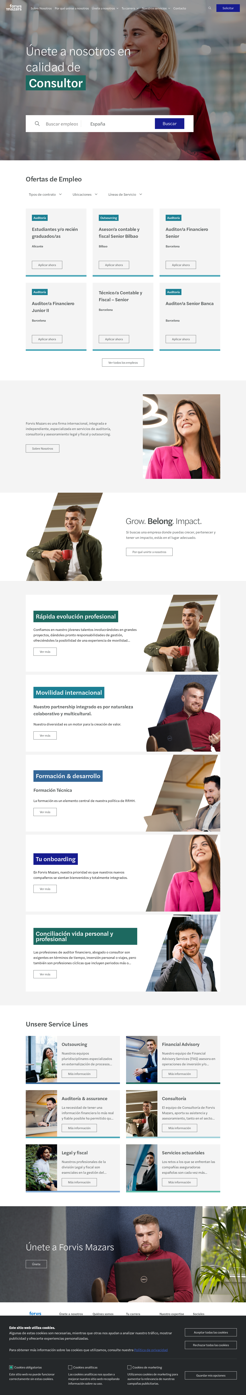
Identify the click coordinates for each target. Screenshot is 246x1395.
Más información (79, 1073)
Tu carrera (128, 8)
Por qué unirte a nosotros (149, 552)
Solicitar (228, 8)
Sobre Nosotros (41, 8)
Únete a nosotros (103, 8)
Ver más (45, 651)
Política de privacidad (151, 1349)
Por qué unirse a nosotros (72, 8)
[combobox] (44, 194)
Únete (36, 1264)
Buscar (170, 123)
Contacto (179, 8)
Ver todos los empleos (123, 362)
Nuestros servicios (154, 8)
